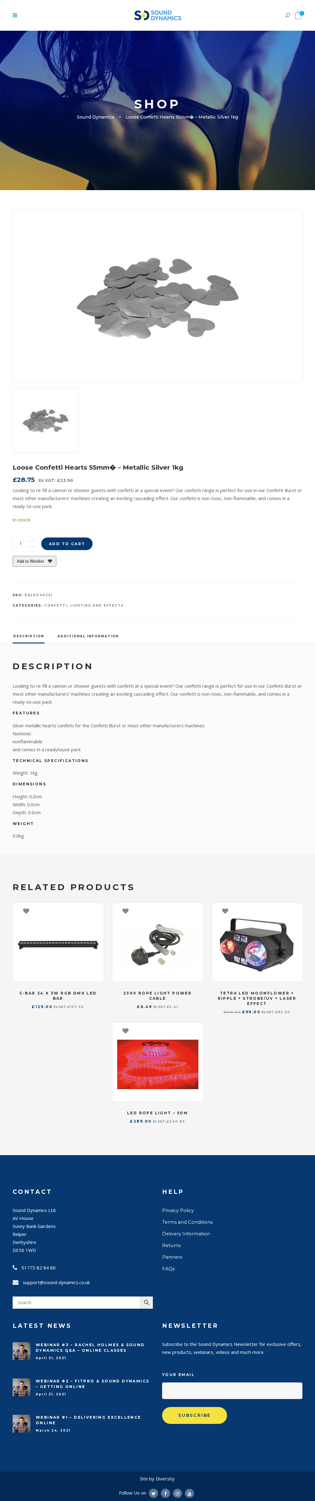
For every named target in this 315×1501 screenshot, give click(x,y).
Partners (172, 1257)
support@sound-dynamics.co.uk (56, 1282)
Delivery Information (186, 1234)
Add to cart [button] (96, 910)
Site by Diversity (157, 1479)
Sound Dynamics (95, 117)
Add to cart (67, 543)
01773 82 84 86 (39, 1268)
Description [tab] (28, 636)
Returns (171, 1245)
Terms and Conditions (187, 1222)
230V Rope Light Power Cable (157, 996)
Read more (295, 910)
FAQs (168, 1269)
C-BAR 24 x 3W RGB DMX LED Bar (58, 996)
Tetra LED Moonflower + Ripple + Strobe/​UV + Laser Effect (257, 998)
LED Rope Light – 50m (157, 1113)
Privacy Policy (178, 1210)
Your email (178, 1374)
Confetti (55, 606)
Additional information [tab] (88, 636)
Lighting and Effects (97, 606)
